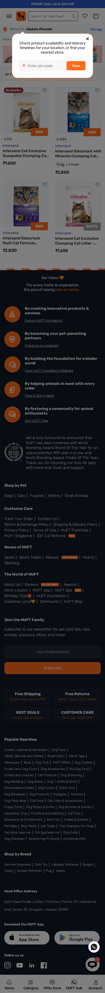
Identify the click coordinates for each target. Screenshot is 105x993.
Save (76, 66)
